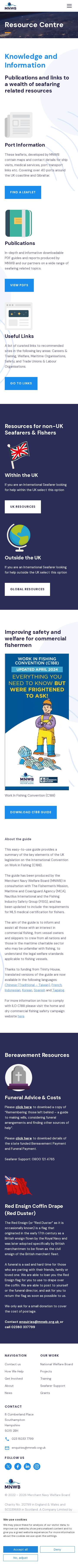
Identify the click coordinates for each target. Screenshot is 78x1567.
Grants (45, 1393)
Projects (46, 1371)
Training (45, 1378)
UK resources (23, 506)
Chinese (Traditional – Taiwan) (27, 985)
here (21, 1016)
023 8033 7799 (23, 1439)
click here (24, 1107)
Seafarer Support (52, 1386)
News (8, 1393)
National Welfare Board (56, 1364)
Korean (27, 990)
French (57, 985)
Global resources (27, 589)
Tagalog (58, 990)
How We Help (14, 1371)
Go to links (21, 383)
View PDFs (19, 285)
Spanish (39, 990)
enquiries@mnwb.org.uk (39, 1322)
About (9, 1386)
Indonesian (13, 990)
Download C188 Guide (30, 812)
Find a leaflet (23, 192)
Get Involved (14, 1378)
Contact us (13, 1364)
